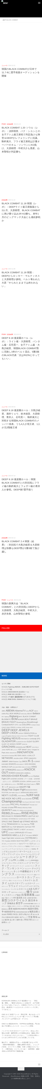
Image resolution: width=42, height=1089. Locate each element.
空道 (30, 917)
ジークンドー (14, 866)
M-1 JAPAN (5, 784)
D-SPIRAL (19, 727)
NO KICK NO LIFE (11, 798)
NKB (36, 795)
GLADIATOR (9, 741)
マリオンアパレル (17, 880)
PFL (17, 804)
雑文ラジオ (35, 920)
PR (15, 807)
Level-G (34, 781)
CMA (20, 725)
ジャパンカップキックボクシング (15, 863)
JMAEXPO (32, 758)
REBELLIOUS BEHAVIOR (26, 810)
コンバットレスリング (30, 854)
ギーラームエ (25, 851)
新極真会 (11, 903)
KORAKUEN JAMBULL (23, 773)
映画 (31, 906)
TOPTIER (28, 827)
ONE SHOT (32, 802)
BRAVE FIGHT (9, 722)
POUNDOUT (24, 805)
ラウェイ (13, 886)
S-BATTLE (31, 816)
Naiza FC (17, 792)
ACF (31, 710)
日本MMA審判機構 (28, 903)
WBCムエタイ (19, 835)
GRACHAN (8, 746)
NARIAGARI (25, 792)
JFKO (26, 758)
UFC (5, 832)
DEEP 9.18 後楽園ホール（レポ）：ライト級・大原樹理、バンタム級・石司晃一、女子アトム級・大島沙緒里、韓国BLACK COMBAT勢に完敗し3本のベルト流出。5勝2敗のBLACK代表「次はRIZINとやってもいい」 (21, 348)
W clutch (29, 835)
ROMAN (17, 816)
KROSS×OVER (10, 775)
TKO (11, 827)
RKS (3, 816)
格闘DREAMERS (20, 909)
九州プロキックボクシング (18, 892)
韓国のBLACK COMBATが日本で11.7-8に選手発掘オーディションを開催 (21, 72)
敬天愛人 (34, 898)
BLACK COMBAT (29, 716)
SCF (37, 816)
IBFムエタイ (14, 750)
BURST (11, 725)
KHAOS (12, 764)
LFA (38, 781)
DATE (23, 727)
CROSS (12, 727)
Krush (24, 775)
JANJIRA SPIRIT (18, 758)
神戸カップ (24, 917)
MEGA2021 (12, 787)
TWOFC (16, 829)
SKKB (33, 819)
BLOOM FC (6, 719)
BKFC (20, 716)
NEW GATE (33, 792)
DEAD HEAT (29, 727)
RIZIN (33, 813)
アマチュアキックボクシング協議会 (19, 846)
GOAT (18, 744)
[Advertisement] (22, 14)
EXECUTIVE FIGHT (22, 736)
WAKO (30, 832)
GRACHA (24, 744)
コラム (17, 854)
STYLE (4, 824)
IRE (15, 755)
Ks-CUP (31, 776)
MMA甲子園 (24, 787)
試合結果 (10, 124)
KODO (12, 773)
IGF (19, 750)
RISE (25, 813)
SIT (29, 819)
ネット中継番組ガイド (24, 871)
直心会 (35, 914)
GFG (38, 739)
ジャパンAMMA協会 (31, 860)
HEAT (28, 747)
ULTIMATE (11, 832)
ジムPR (12, 860)
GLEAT (29, 741)
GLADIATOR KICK (21, 741)
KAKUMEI (5, 764)
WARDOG (7, 835)
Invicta (11, 755)
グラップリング (8, 854)
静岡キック (6, 922)
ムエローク (30, 883)
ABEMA (10, 710)
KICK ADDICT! (20, 764)
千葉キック (8, 898)
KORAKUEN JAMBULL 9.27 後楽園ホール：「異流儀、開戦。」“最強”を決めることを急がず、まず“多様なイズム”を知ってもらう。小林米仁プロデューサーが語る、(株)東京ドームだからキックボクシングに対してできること (21, 1005)
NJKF (30, 795)
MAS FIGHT (27, 784)
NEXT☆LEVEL (10, 795)
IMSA (7, 753)
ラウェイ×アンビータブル (29, 886)
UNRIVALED (19, 833)
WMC (12, 838)
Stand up (17, 821)
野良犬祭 (28, 920)
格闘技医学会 (10, 912)
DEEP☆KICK (10, 733)
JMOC (25, 761)
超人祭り (13, 920)
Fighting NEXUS (11, 738)
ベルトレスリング (11, 877)
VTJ (26, 833)
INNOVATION (25, 752)
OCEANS (28, 799)
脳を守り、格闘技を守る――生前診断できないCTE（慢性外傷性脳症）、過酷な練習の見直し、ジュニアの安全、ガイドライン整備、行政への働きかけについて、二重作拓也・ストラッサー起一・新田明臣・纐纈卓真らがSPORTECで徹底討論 (20, 1046)
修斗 (29, 891)
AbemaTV (20, 710)
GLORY (36, 741)
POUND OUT (33, 804)
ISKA (19, 755)
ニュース (5, 65)
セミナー (28, 868)
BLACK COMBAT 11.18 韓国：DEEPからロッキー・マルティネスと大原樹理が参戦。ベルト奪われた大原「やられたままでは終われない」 (21, 279)
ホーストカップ (25, 877)
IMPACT (29, 749)
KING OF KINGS (26, 767)
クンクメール (35, 851)
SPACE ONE (7, 822)
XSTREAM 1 (31, 838)
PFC (12, 804)
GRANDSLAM (20, 747)
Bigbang (13, 716)
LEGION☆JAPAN (25, 781)
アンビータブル (16, 849)
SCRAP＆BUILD (23, 819)
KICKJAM (15, 767)
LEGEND (13, 779)
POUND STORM (7, 807)
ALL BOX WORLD (13, 714)
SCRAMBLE (5, 819)
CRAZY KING (6, 727)
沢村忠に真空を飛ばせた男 (22, 914)
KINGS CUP (20, 770)
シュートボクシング (20, 858)
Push (4, 124)
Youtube (7, 841)
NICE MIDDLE (22, 795)
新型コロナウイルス (15, 900)
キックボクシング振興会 (28, 849)
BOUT (27, 719)
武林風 (9, 914)
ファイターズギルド (20, 874)
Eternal (14, 736)
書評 (34, 906)
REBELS (7, 813)
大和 (14, 898)
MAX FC (33, 784)
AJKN (4, 714)
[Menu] (39, 3)
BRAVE (34, 719)
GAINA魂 (33, 739)
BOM (14, 719)
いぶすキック (34, 841)
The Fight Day (25, 824)
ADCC (36, 711)
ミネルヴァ (27, 880)
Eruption (9, 736)
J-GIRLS (30, 755)
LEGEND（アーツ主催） (25, 779)
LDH (8, 779)
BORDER (21, 719)
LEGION (15, 781)
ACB (27, 711)
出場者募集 (28, 894)
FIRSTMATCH (25, 739)
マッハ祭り (8, 880)
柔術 (10, 909)
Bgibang (7, 716)
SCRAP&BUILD (13, 819)
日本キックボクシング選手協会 (20, 906)
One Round (25, 802)
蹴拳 (18, 920)
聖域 (35, 917)
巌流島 (19, 898)
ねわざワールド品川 (26, 843)
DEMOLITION (29, 733)
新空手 (19, 903)
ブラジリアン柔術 (32, 874)
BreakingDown (21, 722)
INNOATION (13, 752)
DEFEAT (21, 733)
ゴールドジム (6, 857)
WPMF (23, 838)
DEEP (6, 730)
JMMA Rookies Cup (15, 761)
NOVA (23, 799)
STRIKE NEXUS (30, 821)
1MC (3, 711)
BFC (3, 716)
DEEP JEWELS (19, 730)
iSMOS (24, 755)
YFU (3, 841)
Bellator (36, 713)
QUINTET (7, 810)
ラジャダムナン (6, 889)
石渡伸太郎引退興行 (12, 917)
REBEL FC (15, 810)
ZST (27, 840)
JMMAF (5, 761)
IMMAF (24, 750)
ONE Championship (20, 799)
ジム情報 (20, 860)
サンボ (13, 857)
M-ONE (20, 784)
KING (19, 767)
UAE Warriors (30, 829)
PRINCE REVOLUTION (24, 807)
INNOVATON (5, 755)
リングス (14, 889)
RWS (24, 816)
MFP (17, 787)
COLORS (26, 725)
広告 (24, 898)
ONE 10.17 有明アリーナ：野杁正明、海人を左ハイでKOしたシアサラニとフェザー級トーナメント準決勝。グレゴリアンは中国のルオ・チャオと (21, 1017)
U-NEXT (23, 829)
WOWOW (18, 838)
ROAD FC (10, 816)
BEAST (29, 714)
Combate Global (35, 725)
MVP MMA (12, 792)
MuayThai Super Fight (14, 789)
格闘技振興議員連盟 (21, 912)
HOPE (8, 750)
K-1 (30, 761)
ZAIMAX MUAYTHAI (17, 841)
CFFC (16, 725)
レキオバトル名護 (24, 889)
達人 (22, 920)
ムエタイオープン (16, 883)
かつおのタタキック (13, 843)
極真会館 (33, 911)
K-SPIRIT (37, 761)
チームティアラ (8, 871)
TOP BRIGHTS (18, 827)
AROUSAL (24, 713)
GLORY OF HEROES (9, 744)
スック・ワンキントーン (21, 867)
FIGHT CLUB (33, 736)
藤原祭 (7, 920)
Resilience (17, 813)
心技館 (29, 898)
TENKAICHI (12, 824)
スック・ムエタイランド (27, 866)
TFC (19, 824)
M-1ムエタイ (13, 784)
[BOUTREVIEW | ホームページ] (5, 2)
